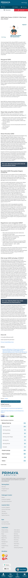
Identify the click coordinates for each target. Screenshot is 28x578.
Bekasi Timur (4, 537)
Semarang (16, 545)
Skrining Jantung (6, 430)
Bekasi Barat (16, 535)
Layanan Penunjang (6, 509)
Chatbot (16, 7)
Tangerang (4, 535)
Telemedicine (4, 513)
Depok (3, 547)
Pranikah (5, 447)
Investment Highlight (6, 499)
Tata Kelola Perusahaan (7, 501)
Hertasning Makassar (18, 547)
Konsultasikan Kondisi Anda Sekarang (11, 401)
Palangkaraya (5, 541)
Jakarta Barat (17, 531)
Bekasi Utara (16, 537)
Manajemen (4, 490)
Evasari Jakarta (5, 531)
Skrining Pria (6, 440)
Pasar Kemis (16, 543)
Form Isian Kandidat (6, 523)
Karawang (16, 539)
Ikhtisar (3, 497)
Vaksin (3, 461)
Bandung (16, 533)
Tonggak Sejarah (5, 488)
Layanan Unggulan (6, 507)
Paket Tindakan (6, 454)
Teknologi (4, 511)
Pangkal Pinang (5, 545)
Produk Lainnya (6, 450)
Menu (4, 7)
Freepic (6, 398)
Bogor (3, 533)
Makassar (4, 539)
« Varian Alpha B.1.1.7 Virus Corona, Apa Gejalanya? (11, 408)
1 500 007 (21, 10)
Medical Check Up (6, 423)
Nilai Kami (4, 486)
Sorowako (16, 541)
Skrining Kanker (6, 433)
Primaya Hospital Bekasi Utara (7, 342)
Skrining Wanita (6, 443)
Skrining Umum (6, 426)
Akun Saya (24, 7)
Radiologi (4, 457)
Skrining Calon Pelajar (8, 436)
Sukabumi (4, 543)
